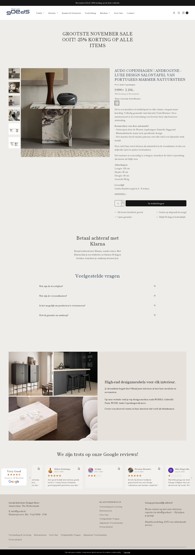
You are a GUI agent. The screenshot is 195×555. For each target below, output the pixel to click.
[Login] (174, 13)
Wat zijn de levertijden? (51, 286)
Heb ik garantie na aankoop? (53, 315)
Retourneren (105, 510)
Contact (130, 13)
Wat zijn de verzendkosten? (53, 296)
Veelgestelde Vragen (109, 518)
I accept (127, 552)
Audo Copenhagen (127, 84)
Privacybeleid (106, 526)
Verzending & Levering (110, 506)
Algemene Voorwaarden (111, 522)
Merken (104, 13)
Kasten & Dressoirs (71, 13)
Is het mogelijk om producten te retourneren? (62, 305)
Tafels (39, 13)
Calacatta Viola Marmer (117, 103)
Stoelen (52, 13)
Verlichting (90, 13)
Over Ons (118, 13)
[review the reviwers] (65, 469)
